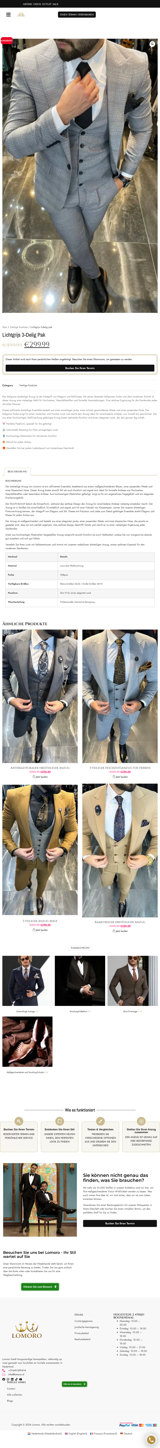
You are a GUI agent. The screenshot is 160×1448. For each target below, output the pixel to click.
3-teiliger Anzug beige (40, 921)
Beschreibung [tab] (17, 471)
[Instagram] (8, 1379)
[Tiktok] (16, 1379)
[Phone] (151, 1440)
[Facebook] (3, 1379)
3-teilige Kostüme (19, 327)
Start (4, 327)
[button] (9, 15)
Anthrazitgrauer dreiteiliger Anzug (40, 768)
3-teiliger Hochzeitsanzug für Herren (120, 768)
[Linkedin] (12, 1379)
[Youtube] (20, 1379)
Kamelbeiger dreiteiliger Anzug (120, 922)
